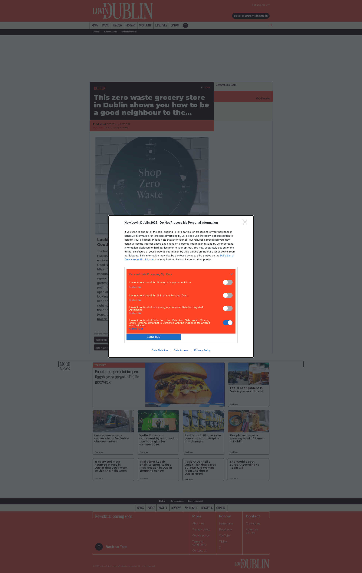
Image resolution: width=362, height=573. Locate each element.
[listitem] (181, 274)
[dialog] (181, 286)
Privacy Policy (202, 350)
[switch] (228, 282)
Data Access (181, 350)
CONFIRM (154, 337)
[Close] (246, 222)
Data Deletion (160, 350)
